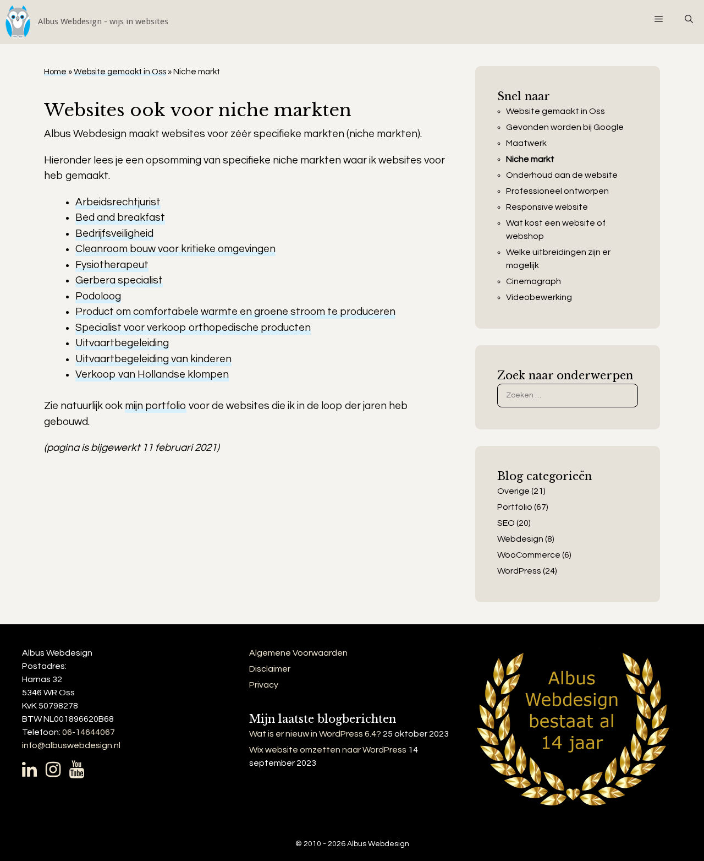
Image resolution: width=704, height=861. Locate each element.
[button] (658, 19)
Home (55, 72)
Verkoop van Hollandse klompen (152, 374)
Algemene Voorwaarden (298, 653)
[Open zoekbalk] (689, 19)
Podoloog (98, 296)
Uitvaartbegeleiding (122, 342)
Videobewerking (539, 297)
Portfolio (514, 507)
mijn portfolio (155, 405)
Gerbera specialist (119, 280)
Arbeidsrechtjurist (118, 202)
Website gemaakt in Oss (120, 72)
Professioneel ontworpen (557, 191)
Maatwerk (526, 143)
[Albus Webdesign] (84, 22)
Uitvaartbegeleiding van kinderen (153, 358)
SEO (506, 523)
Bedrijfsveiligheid (114, 233)
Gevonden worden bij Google (565, 127)
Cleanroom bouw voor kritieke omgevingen (175, 248)
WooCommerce (528, 555)
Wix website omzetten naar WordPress (327, 749)
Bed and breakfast (120, 217)
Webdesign (520, 539)
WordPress (519, 570)
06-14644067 (88, 732)
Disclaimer (269, 668)
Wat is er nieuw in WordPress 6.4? (315, 733)
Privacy (263, 684)
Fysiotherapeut (111, 264)
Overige (513, 491)
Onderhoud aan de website (562, 175)
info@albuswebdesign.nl (71, 745)
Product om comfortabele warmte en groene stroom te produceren (235, 311)
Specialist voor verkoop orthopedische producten (193, 327)
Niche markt (530, 159)
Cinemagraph (533, 281)
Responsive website (547, 207)
